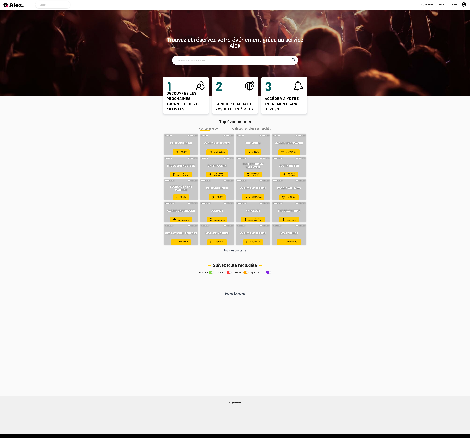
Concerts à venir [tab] (210, 129)
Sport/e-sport (258, 272)
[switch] (211, 272)
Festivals (238, 272)
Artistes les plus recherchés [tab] (251, 129)
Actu (454, 4)
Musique (203, 272)
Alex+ (442, 4)
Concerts (427, 4)
